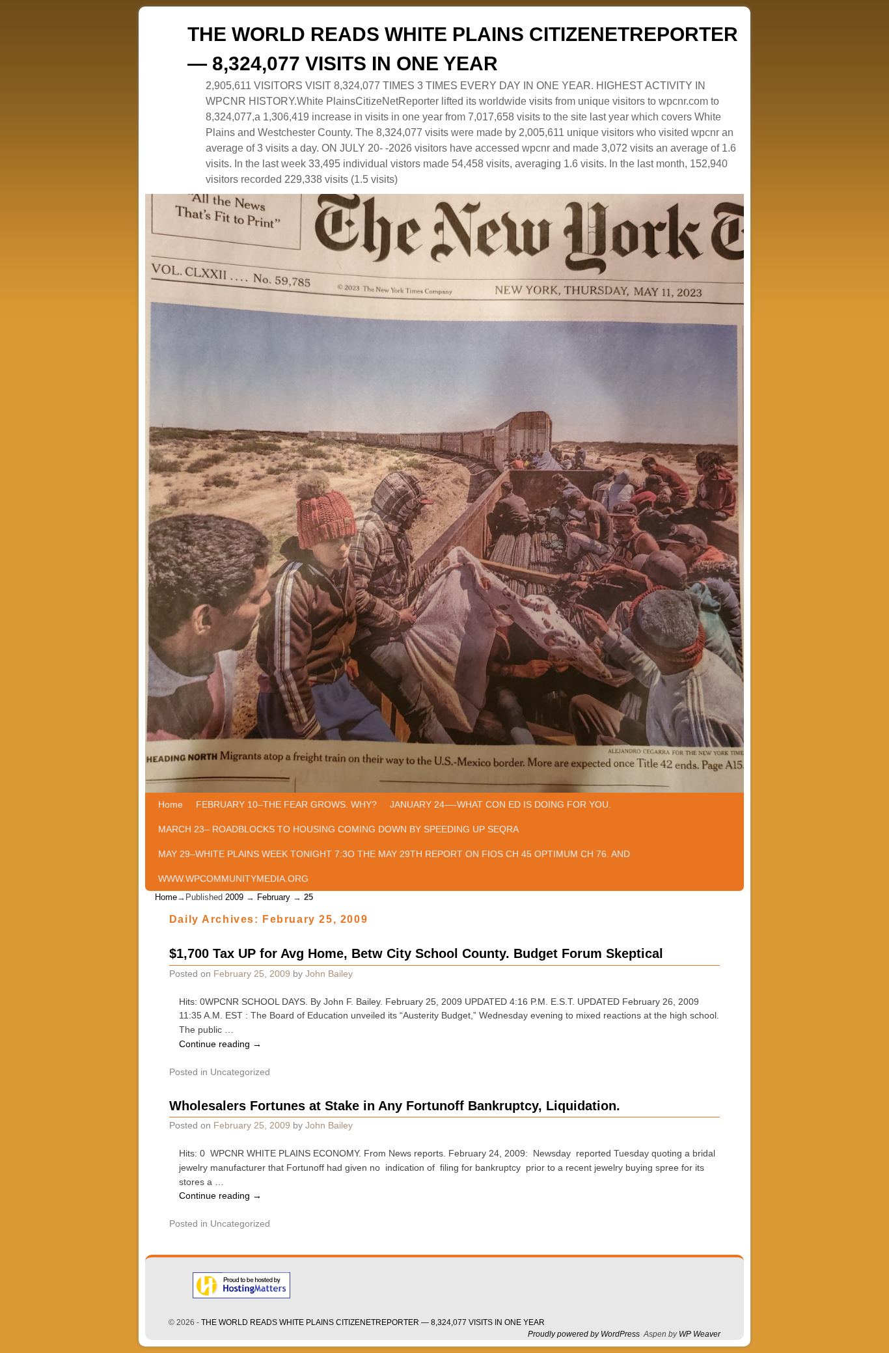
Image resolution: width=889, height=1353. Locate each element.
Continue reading (220, 1044)
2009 (234, 897)
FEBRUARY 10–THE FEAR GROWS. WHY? (286, 804)
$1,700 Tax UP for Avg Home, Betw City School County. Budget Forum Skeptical (416, 953)
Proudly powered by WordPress (584, 1334)
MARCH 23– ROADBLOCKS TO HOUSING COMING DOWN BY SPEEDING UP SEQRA (338, 829)
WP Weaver (699, 1334)
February (273, 897)
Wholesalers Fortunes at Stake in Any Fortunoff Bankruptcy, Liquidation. (394, 1106)
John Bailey (329, 973)
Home (170, 804)
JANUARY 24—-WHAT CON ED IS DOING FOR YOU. (500, 804)
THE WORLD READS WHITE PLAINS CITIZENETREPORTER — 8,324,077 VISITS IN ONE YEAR (373, 1322)
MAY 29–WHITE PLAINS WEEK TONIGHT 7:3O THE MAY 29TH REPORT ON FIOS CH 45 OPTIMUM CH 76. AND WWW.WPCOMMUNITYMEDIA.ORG (394, 866)
